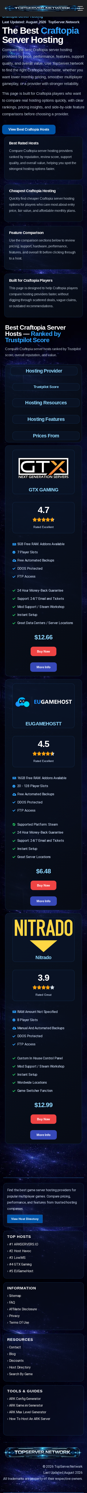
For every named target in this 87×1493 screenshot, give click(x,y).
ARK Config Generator (25, 1399)
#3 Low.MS (17, 1258)
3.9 (43, 978)
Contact (15, 1347)
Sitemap (15, 1296)
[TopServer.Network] (43, 8)
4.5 (43, 744)
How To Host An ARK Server (29, 1419)
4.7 (43, 510)
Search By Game (21, 1374)
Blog (12, 1354)
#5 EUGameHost (21, 1271)
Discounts (16, 1361)
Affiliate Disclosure (23, 1309)
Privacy (14, 1316)
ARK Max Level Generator (27, 1412)
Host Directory (20, 1367)
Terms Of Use (19, 1323)
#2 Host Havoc (20, 1251)
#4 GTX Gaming (20, 1264)
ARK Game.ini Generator (26, 1405)
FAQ (12, 1302)
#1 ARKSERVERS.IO (23, 1244)
